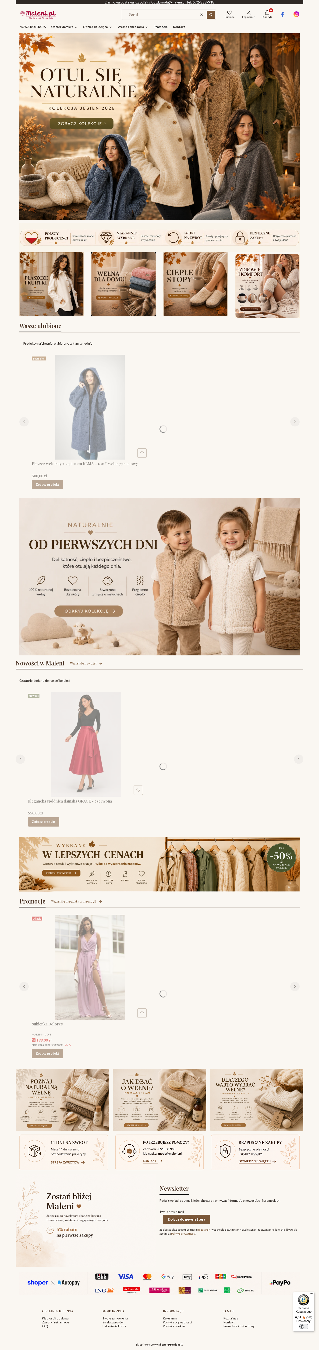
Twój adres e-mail (172, 1212)
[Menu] (311, 1294)
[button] (211, 15)
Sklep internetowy (158, 1344)
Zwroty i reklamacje (55, 1322)
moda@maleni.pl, (173, 2)
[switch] (303, 1326)
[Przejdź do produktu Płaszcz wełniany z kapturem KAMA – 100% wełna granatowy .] (90, 407)
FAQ (45, 1326)
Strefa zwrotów (113, 1322)
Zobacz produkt (47, 484)
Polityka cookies (174, 1326)
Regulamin (203, 1229)
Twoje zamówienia (115, 1318)
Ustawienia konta (114, 1326)
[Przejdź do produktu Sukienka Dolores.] (90, 967)
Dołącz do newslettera (186, 1219)
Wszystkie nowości (83, 663)
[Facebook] (282, 16)
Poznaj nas (230, 1318)
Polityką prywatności (183, 1233)
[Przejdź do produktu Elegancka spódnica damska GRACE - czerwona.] (86, 744)
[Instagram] (296, 16)
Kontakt (228, 1322)
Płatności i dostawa (55, 1318)
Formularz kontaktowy (239, 1326)
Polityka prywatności (177, 1322)
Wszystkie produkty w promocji (73, 901)
